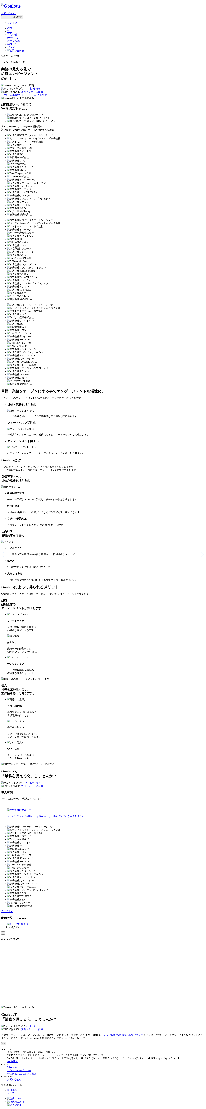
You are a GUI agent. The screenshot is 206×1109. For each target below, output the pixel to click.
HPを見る (12, 1061)
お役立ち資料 (14, 41)
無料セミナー (14, 44)
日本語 (10, 1093)
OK (3, 1044)
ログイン (12, 22)
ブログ (10, 47)
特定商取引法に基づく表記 (21, 1073)
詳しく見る (7, 911)
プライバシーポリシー (19, 1070)
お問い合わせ (8, 13)
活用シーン (13, 37)
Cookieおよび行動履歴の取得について (123, 1035)
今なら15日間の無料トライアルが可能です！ (25, 95)
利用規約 (12, 1067)
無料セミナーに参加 (32, 91)
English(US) (13, 1090)
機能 (9, 28)
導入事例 (12, 34)
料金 (9, 31)
